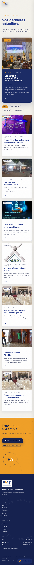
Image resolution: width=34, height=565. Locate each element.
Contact (4, 515)
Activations (18, 110)
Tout (4, 106)
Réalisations (5, 508)
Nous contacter (12, 441)
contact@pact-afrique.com (11, 445)
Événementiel (15, 106)
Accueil (4, 502)
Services (4, 505)
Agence (4, 513)
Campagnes (6, 110)
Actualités (5, 510)
